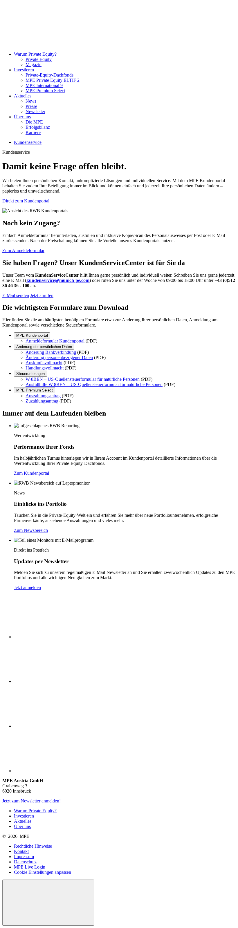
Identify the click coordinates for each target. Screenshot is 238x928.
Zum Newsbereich (31, 530)
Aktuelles (22, 95)
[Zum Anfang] (48, 903)
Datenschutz (25, 861)
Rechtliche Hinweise (33, 846)
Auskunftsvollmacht (44, 362)
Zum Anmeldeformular (23, 250)
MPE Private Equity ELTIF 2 (53, 80)
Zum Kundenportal (31, 473)
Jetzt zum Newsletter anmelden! (31, 800)
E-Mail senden (15, 295)
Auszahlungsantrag (43, 395)
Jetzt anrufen (41, 295)
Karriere (33, 132)
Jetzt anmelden (27, 587)
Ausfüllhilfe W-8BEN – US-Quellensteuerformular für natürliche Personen (94, 384)
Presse (31, 106)
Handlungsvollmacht (45, 367)
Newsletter (35, 111)
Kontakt (21, 851)
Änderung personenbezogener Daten (59, 357)
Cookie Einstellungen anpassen (42, 872)
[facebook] (57, 636)
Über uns (22, 116)
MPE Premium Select (45, 90)
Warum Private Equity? (35, 54)
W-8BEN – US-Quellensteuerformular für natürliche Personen (83, 379)
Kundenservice (28, 142)
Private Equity (39, 59)
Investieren (24, 69)
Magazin (34, 64)
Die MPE (34, 121)
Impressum (24, 856)
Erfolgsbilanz (38, 127)
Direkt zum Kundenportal (25, 200)
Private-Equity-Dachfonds (49, 74)
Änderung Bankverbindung (51, 352)
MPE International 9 (44, 85)
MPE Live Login (29, 866)
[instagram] (57, 770)
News (31, 101)
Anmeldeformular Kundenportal (55, 340)
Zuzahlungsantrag (42, 400)
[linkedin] (57, 681)
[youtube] (57, 726)
